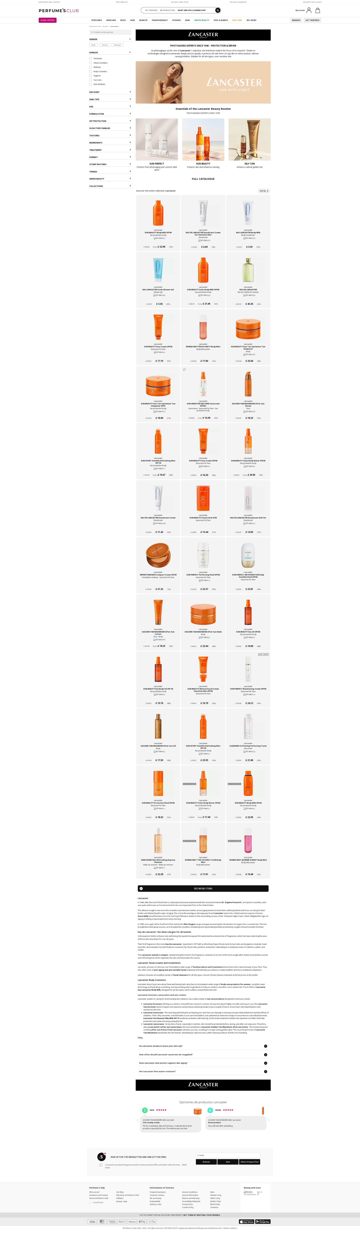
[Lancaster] (203, 35)
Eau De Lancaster (174, 944)
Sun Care (237, 20)
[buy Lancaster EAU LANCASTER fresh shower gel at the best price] (158, 273)
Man (187, 20)
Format (93, 157)
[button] (138, 1120)
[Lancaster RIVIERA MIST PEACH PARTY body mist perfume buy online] (203, 355)
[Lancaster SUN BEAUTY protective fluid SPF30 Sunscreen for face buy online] (158, 811)
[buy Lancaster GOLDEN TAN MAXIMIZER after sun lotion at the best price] (158, 615)
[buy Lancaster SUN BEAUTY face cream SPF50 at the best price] (203, 444)
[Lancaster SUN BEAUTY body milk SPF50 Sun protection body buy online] (248, 811)
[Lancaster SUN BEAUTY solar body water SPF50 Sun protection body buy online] (203, 811)
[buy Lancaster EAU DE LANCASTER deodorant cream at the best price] (158, 501)
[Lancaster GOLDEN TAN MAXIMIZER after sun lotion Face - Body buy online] (158, 640)
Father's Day (215, 1198)
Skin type (94, 99)
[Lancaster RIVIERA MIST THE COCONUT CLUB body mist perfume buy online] (203, 868)
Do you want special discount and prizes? (180, 1215)
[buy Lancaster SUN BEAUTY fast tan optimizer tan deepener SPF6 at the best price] (158, 387)
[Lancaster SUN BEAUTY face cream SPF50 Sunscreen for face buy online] (203, 469)
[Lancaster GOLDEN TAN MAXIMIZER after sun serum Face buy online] (248, 412)
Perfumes (97, 20)
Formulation (96, 114)
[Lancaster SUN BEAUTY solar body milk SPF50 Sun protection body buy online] (203, 298)
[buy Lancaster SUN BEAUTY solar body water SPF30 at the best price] (248, 444)
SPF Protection (97, 121)
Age (91, 106)
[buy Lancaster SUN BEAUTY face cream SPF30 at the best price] (158, 330)
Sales (212, 1192)
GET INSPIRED (151, 10)
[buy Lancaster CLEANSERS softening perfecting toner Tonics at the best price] (248, 729)
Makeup (143, 20)
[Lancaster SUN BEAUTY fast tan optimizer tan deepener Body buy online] (248, 355)
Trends (93, 171)
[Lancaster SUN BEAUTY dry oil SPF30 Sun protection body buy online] (248, 640)
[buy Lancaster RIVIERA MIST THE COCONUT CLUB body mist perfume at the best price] (203, 843)
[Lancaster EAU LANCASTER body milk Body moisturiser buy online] (248, 241)
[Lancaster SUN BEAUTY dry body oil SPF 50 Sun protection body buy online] (158, 697)
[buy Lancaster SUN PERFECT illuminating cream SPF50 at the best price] (248, 672)
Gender (93, 39)
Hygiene (176, 20)
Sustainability (155, 1201)
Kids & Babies (221, 20)
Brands (296, 20)
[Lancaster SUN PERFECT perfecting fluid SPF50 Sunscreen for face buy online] (203, 583)
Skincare (111, 20)
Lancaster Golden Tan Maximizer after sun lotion (224, 1027)
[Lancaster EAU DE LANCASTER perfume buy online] (248, 298)
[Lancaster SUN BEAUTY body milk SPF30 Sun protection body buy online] (158, 241)
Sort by (263, 191)
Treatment (95, 150)
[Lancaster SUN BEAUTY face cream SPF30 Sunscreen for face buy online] (158, 355)
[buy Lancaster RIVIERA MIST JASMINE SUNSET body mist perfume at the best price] (248, 843)
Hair (132, 20)
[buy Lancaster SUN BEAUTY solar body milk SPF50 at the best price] (203, 273)
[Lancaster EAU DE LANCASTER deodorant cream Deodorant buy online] (158, 526)
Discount (94, 92)
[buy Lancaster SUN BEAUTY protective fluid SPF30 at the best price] (158, 786)
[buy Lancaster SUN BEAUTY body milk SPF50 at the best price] (248, 786)
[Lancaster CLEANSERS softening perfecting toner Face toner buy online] (248, 754)
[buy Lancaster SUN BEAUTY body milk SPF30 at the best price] (158, 216)
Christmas (214, 1207)
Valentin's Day (215, 1195)
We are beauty (155, 1198)
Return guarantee (238, 2)
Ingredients (95, 142)
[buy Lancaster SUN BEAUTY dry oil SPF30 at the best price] (248, 615)
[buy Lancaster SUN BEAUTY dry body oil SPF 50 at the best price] (158, 672)
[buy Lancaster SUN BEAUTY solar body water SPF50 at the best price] (203, 786)
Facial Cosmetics (100, 63)
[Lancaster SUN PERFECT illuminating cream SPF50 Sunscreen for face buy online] (248, 697)
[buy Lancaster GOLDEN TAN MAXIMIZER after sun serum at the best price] (248, 387)
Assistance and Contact (49, 2)
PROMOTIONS (169, 10)
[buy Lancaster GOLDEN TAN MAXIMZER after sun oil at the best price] (158, 729)
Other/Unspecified (250, 1162)
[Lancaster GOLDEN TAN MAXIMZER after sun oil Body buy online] (158, 754)
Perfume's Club (95, 26)
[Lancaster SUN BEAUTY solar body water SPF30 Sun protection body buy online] (248, 469)
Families (93, 52)
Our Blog (119, 1192)
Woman (117, 45)
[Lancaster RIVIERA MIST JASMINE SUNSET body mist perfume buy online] (248, 868)
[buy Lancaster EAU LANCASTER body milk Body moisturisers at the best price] (248, 216)
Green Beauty (202, 20)
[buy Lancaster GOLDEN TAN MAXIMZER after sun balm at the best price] (203, 615)
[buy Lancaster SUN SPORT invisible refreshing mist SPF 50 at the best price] (203, 729)
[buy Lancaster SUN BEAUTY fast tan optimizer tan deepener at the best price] (248, 330)
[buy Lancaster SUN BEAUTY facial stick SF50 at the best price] (203, 501)
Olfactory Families (99, 128)
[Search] (217, 10)
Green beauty (96, 179)
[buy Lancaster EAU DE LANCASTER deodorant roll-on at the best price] (248, 501)
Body (123, 20)
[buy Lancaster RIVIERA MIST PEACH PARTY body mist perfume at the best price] (203, 330)
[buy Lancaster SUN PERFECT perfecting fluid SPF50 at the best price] (203, 558)
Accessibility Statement (191, 1201)
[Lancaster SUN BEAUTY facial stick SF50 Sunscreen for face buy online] (203, 526)
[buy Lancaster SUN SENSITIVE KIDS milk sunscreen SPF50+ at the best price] (203, 387)
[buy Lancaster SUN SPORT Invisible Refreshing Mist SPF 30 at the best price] (158, 444)
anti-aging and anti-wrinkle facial (170, 970)
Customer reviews (157, 1195)
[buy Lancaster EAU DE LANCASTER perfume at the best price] (248, 273)
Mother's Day (215, 1201)
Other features (97, 164)
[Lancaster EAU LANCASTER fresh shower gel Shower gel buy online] (158, 298)
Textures (94, 135)
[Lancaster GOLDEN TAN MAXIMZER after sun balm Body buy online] (203, 640)
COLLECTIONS (96, 186)
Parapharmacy (160, 20)
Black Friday (215, 1204)
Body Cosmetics (100, 71)
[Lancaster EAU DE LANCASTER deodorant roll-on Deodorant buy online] (248, 526)
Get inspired (312, 20)
